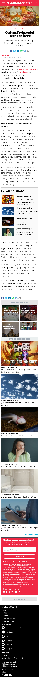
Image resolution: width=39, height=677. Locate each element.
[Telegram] (20, 592)
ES (36, 3)
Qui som (4, 610)
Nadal (21, 69)
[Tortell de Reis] (10, 319)
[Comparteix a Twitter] (14, 51)
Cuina (4, 308)
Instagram (10, 640)
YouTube (9, 644)
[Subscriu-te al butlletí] (4, 592)
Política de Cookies (8, 621)
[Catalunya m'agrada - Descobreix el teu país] (19, 3)
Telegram (9, 648)
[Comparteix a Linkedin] (18, 51)
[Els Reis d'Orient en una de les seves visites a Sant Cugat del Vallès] (29, 319)
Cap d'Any (23, 72)
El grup (4, 655)
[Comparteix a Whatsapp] (21, 51)
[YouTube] (16, 592)
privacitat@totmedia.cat (9, 584)
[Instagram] (12, 592)
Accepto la (16, 561)
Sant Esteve (30, 69)
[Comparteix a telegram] (24, 51)
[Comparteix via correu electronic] (28, 51)
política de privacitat (19, 561)
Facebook (9, 632)
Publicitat (5, 615)
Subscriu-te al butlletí (14, 628)
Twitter (8, 636)
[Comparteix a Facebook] (11, 51)
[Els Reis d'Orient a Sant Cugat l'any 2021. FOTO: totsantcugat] (10, 336)
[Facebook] (7, 592)
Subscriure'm (19, 556)
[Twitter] (10, 592)
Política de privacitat (9, 618)
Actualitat (19, 28)
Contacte (5, 613)
